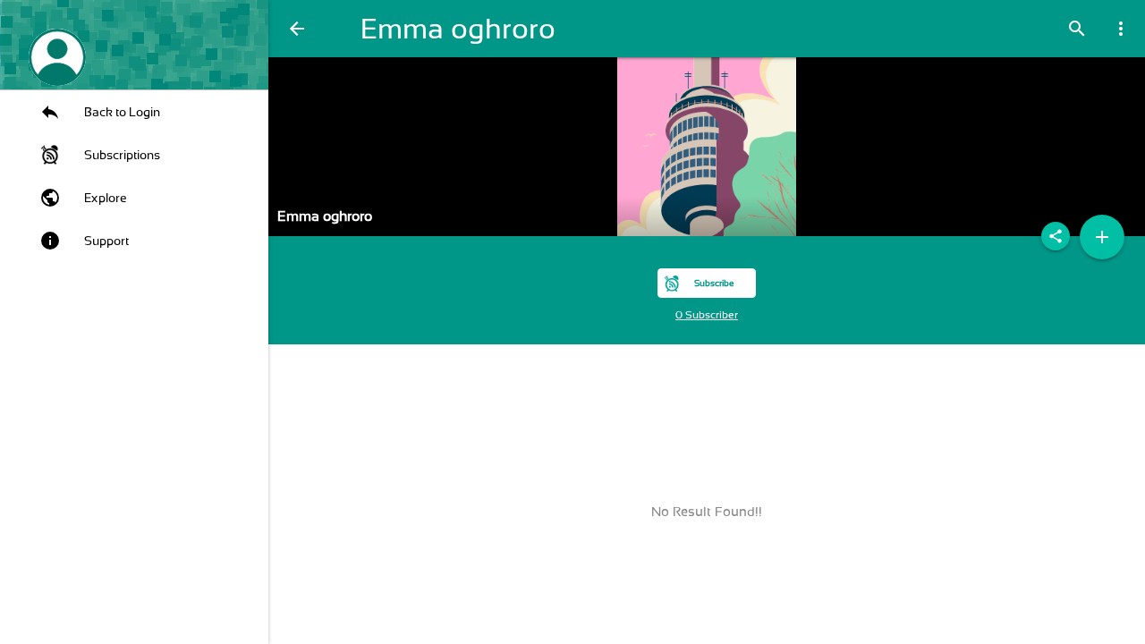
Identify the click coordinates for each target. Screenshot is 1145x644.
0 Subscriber (706, 315)
